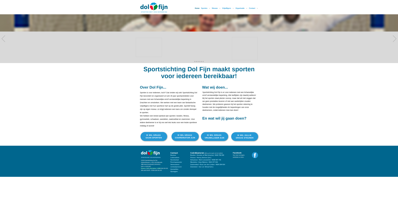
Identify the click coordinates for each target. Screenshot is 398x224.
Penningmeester (176, 162)
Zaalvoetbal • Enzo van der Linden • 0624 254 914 (207, 164)
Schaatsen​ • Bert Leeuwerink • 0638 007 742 (205, 160)
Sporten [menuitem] (204, 8)
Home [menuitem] (197, 8)
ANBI (158, 168)
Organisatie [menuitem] (240, 8)
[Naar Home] (154, 7)
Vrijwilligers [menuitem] (226, 8)
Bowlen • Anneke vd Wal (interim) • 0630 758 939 (207, 155)
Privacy (143, 168)
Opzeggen (174, 171)
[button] (3, 38)
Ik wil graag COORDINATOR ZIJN (185, 136)
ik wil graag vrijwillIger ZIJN (214, 136)
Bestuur (173, 155)
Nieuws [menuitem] (215, 8)
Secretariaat (174, 160)
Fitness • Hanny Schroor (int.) (201, 157)
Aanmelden (174, 169)
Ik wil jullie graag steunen (245, 136)
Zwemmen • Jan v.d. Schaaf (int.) (202, 167)
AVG (147, 168)
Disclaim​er (153, 168)
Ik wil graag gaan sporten (154, 136)
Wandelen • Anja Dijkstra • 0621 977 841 (204, 162)
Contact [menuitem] (252, 8)
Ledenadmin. (175, 157)
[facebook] (255, 155)
